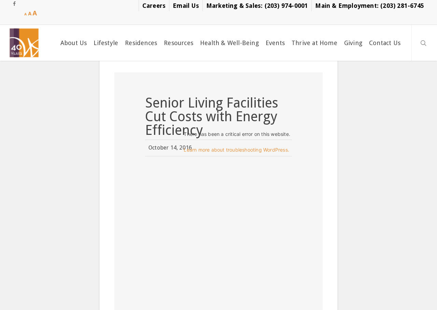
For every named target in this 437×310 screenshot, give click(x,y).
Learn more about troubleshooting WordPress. (236, 150)
